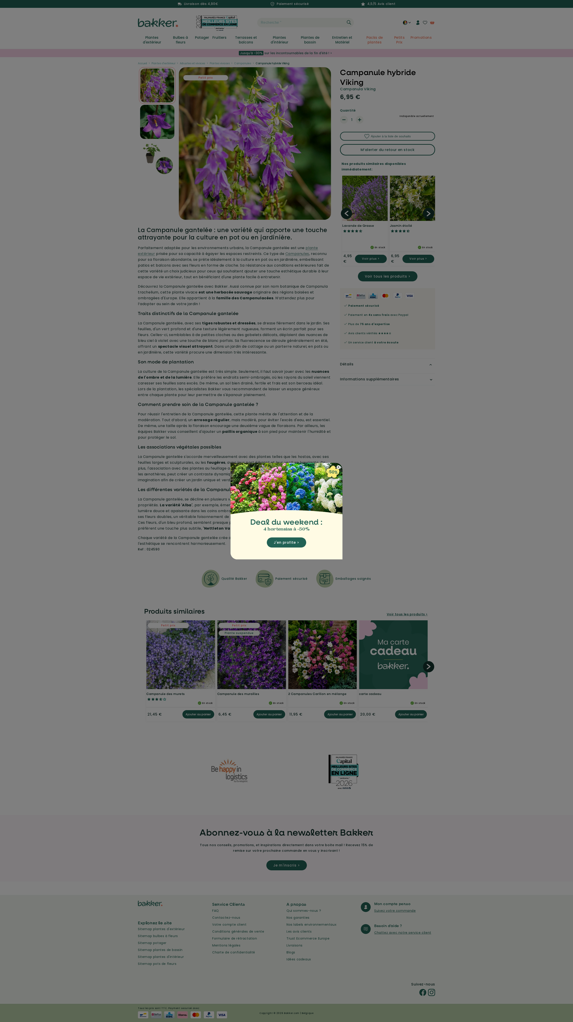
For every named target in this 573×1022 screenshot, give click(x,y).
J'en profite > (286, 542)
